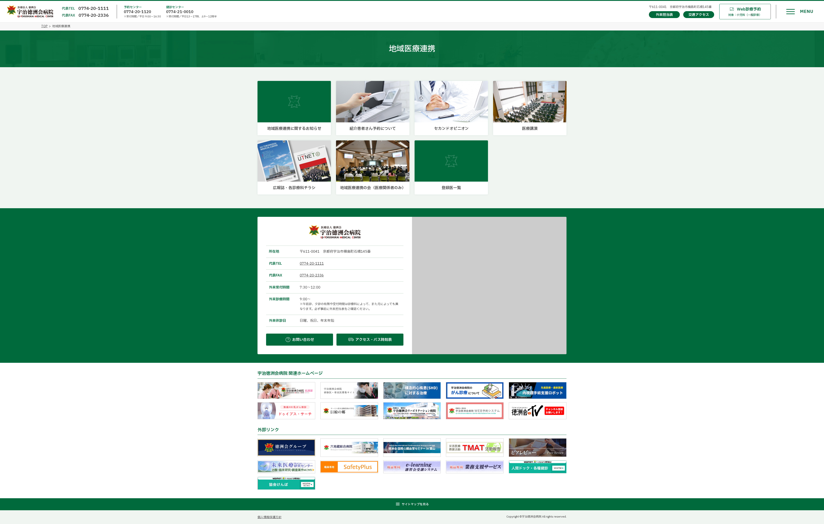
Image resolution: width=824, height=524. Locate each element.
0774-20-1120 (137, 12)
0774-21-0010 (179, 12)
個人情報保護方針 (270, 517)
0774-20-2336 (94, 15)
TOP (44, 26)
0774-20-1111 (93, 8)
